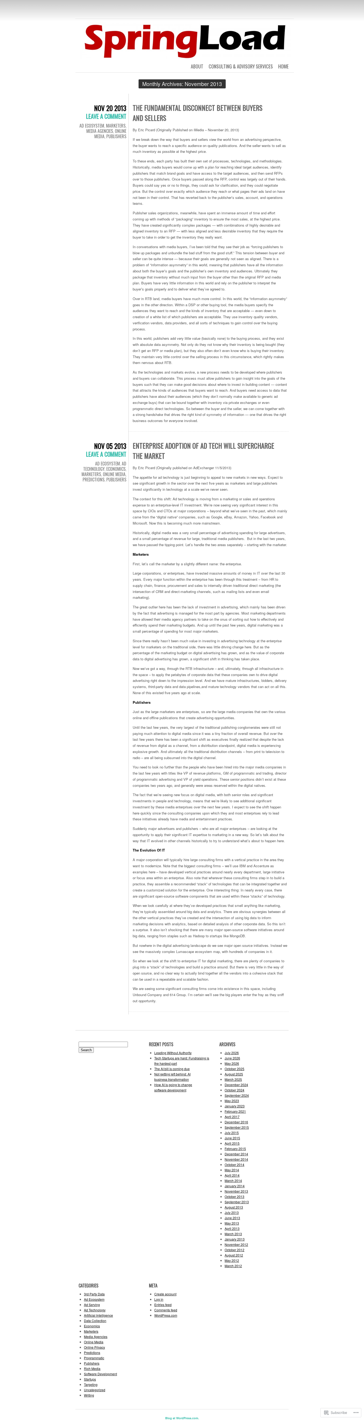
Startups (90, 1379)
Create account (165, 1294)
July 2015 (232, 1132)
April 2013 (232, 1228)
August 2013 (234, 1207)
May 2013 (232, 1223)
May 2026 (232, 1063)
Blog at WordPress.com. (182, 1418)
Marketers (116, 125)
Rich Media (92, 1368)
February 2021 (235, 1111)
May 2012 (232, 1260)
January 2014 (235, 1186)
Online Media (114, 474)
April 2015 (232, 1143)
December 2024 (236, 1084)
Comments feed (165, 1310)
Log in (158, 1299)
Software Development (100, 1374)
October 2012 (234, 1249)
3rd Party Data (94, 1294)
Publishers (116, 136)
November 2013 (236, 1191)
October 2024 (234, 1090)
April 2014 (232, 1175)
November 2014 (236, 1159)
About (197, 66)
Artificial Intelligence (98, 1315)
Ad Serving (92, 1304)
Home (283, 66)
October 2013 (234, 1196)
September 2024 (237, 1095)
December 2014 (236, 1154)
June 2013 (232, 1218)
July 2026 (232, 1052)
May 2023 (232, 1100)
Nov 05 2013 (110, 446)
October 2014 (234, 1164)
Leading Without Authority (173, 1052)
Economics (116, 469)
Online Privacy (94, 1347)
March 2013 (233, 1233)
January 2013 (235, 1239)
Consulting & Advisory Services (241, 66)
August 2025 (234, 1074)
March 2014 (233, 1180)
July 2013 (232, 1212)
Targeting (91, 1384)
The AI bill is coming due (172, 1068)
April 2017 (232, 1116)
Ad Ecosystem (91, 125)
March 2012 (233, 1265)
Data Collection (95, 1320)
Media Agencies (99, 131)
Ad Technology (95, 1310)
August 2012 (234, 1255)
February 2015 (235, 1148)
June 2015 (232, 1138)
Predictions (93, 479)
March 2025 (233, 1079)
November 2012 (236, 1244)
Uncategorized (94, 1390)
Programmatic (94, 1358)
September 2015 (237, 1127)
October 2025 (234, 1068)
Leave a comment (106, 116)
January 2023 (235, 1106)
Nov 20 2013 (110, 108)
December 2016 (236, 1122)
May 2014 (232, 1170)
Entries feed (163, 1304)
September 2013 (237, 1202)
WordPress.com (165, 1315)
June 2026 (232, 1058)
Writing (89, 1395)
